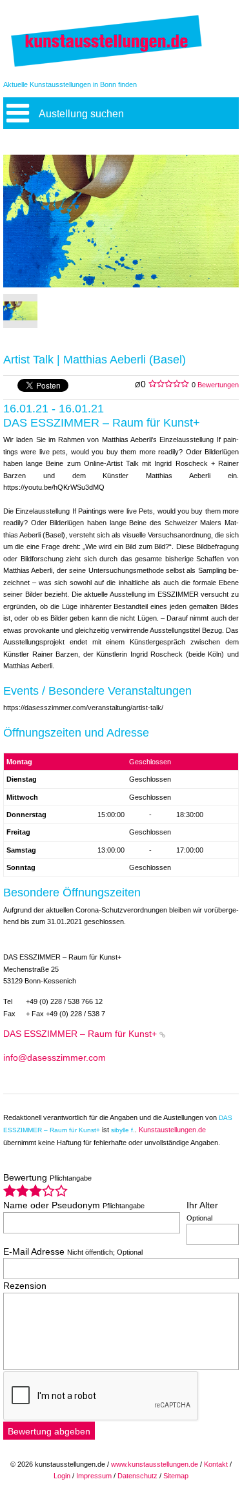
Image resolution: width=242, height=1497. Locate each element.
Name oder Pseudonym (74, 1205)
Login (62, 1476)
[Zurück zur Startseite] (106, 66)
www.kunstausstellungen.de (154, 1464)
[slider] (35, 1190)
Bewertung (47, 1178)
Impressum (94, 1476)
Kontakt (216, 1464)
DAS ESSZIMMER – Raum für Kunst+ (80, 1034)
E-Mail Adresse (73, 1252)
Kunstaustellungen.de (172, 1130)
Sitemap (175, 1476)
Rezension (24, 1286)
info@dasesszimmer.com (54, 1058)
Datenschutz (137, 1476)
